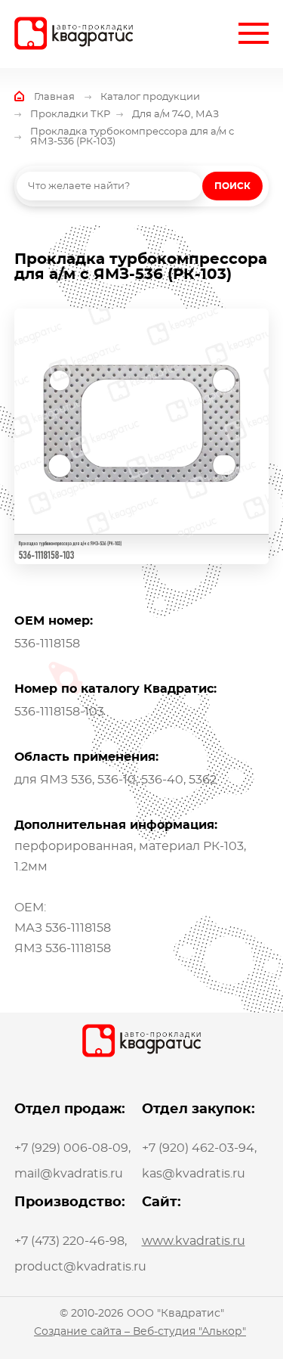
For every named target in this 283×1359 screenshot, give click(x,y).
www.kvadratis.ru (193, 1241)
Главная (54, 97)
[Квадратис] (74, 33)
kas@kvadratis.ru (193, 1174)
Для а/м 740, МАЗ (175, 114)
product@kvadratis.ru (80, 1267)
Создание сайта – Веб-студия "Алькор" (140, 1331)
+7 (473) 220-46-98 (69, 1241)
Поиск (232, 186)
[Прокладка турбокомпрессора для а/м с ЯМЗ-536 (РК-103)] (141, 436)
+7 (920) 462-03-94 (198, 1148)
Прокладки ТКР (70, 114)
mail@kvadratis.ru (68, 1174)
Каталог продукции (150, 97)
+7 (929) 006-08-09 (71, 1148)
